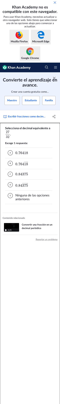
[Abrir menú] (55, 67)
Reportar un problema (46, 239)
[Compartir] (54, 116)
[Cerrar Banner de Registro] (54, 78)
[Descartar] (54, 2)
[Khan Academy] (15, 67)
